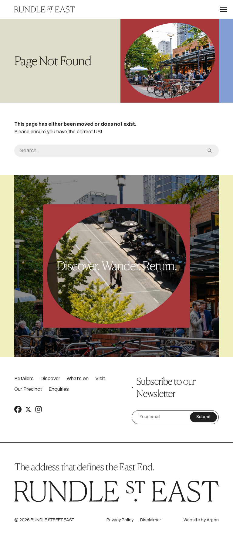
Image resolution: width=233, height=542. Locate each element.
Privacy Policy (119, 520)
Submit (203, 417)
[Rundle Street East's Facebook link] (18, 409)
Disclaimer (150, 520)
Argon (213, 520)
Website (192, 520)
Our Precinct (28, 389)
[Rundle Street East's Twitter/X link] (28, 409)
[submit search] (210, 151)
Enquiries (59, 389)
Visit (100, 379)
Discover (50, 379)
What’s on (78, 379)
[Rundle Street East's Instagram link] (38, 409)
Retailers (24, 379)
